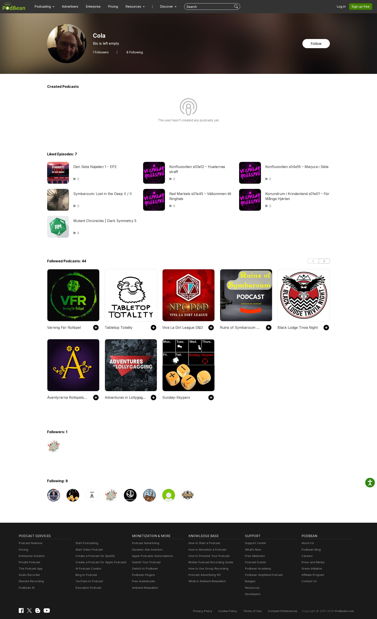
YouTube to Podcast (89, 581)
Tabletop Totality (118, 327)
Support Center (255, 543)
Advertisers (70, 6)
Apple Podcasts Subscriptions (152, 556)
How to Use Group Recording (208, 568)
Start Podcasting (86, 543)
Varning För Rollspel (64, 327)
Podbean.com (344, 611)
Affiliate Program (313, 575)
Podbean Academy (258, 568)
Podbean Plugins (143, 575)
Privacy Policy (202, 611)
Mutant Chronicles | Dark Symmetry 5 (104, 221)
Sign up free (361, 6)
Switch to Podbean (145, 568)
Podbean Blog (311, 549)
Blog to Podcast (86, 575)
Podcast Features (31, 543)
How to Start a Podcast (204, 543)
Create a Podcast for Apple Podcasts (101, 562)
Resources (252, 587)
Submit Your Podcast (146, 562)
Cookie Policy (227, 611)
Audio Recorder (29, 575)
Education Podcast (88, 587)
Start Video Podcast (89, 549)
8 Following (135, 52)
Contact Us (309, 581)
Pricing (113, 6)
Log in (341, 6)
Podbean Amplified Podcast (264, 575)
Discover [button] (167, 6)
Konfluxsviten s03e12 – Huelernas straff (197, 169)
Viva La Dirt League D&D (182, 327)
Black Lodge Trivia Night (298, 327)
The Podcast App (31, 568)
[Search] (236, 6)
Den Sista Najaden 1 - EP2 (95, 167)
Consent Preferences (282, 611)
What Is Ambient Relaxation (207, 581)
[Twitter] (29, 610)
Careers (307, 556)
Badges (250, 581)
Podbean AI (26, 587)
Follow (316, 43)
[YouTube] (47, 610)
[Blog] (37, 610)
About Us (308, 543)
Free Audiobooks (143, 581)
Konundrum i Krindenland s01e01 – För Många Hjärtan (297, 196)
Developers (252, 594)
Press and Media (313, 562)
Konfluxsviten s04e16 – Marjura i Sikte (297, 167)
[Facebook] (21, 610)
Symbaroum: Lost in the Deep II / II (102, 194)
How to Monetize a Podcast (207, 549)
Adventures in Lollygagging (125, 397)
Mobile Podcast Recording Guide (210, 562)
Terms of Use (252, 611)
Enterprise (93, 6)
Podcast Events (255, 562)
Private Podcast (29, 562)
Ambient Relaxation (145, 587)
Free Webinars (255, 556)
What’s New (253, 549)
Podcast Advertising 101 (204, 575)
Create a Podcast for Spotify (95, 556)
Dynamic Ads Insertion (147, 549)
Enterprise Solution (32, 556)
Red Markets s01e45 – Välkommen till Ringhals (200, 196)
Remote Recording (31, 581)
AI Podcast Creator (88, 568)
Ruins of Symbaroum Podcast (241, 327)
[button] (44, 6)
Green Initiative (312, 568)
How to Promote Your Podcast (209, 556)
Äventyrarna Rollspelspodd (68, 397)
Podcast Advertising (145, 543)
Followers (101, 52)
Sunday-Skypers (176, 397)
